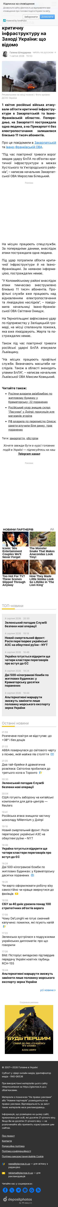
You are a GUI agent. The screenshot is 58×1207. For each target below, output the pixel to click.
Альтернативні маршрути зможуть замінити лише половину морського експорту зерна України (28, 976)
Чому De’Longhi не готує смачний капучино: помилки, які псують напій (28, 918)
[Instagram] (25, 1190)
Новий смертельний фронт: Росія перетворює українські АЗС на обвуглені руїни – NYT (25, 832)
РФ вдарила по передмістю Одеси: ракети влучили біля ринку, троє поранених (32, 425)
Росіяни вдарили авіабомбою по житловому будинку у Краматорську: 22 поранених (30, 398)
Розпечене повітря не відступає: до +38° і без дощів (27, 736)
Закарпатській (45, 143)
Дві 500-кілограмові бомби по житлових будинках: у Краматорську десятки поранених (28, 869)
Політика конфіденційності (16, 1151)
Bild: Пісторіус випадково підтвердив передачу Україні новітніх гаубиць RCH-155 (28, 957)
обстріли (32, 438)
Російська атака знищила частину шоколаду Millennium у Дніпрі (26, 816)
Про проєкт (8, 1135)
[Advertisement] (29, 212)
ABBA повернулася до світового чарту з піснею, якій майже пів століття (29, 750)
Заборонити (31, 16)
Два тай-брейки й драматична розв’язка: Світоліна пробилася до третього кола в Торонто (26, 766)
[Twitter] (11, 1190)
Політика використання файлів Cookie (23, 1156)
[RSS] (38, 1190)
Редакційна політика (13, 1146)
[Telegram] (18, 1190)
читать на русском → (44, 52)
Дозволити (47, 16)
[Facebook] (5, 1190)
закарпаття (17, 438)
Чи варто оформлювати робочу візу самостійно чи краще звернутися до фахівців (28, 887)
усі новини (47, 990)
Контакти (7, 1140)
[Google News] (31, 1190)
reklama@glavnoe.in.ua (20, 1172)
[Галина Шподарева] (5, 56)
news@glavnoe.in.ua (19, 1163)
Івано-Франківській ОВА (24, 147)
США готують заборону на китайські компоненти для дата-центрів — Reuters (27, 799)
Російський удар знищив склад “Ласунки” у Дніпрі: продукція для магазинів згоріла (31, 411)
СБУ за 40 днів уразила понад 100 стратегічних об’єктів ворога (26, 904)
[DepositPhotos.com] (17, 1201)
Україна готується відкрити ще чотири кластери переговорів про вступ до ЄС (26, 851)
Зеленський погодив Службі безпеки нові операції (23, 783)
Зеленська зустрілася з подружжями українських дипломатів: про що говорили (28, 939)
